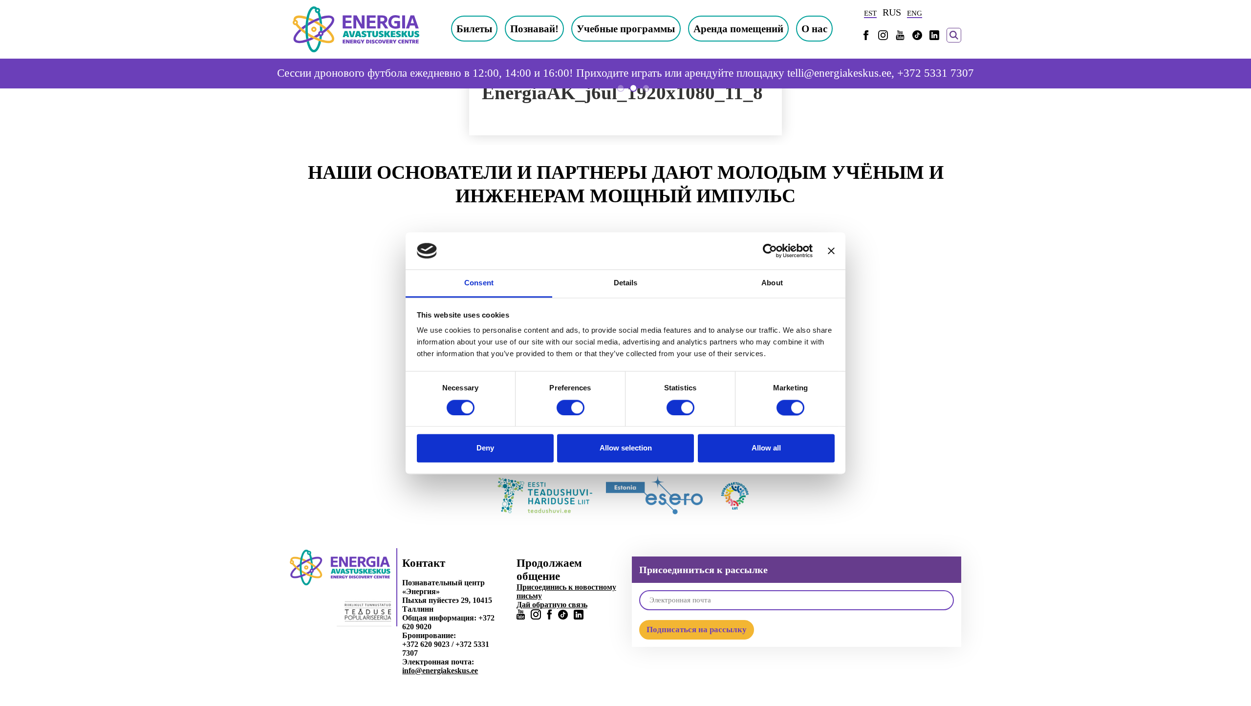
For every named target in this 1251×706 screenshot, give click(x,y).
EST (870, 13)
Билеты (474, 28)
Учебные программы (626, 28)
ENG (914, 13)
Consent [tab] (479, 283)
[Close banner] (831, 250)
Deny (485, 448)
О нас (814, 28)
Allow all (766, 448)
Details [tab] (626, 283)
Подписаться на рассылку (697, 629)
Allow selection (626, 448)
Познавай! (534, 28)
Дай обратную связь (552, 604)
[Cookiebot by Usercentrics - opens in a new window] (770, 250)
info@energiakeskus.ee (440, 670)
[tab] (621, 88)
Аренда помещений (738, 28)
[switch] (570, 407)
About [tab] (772, 283)
